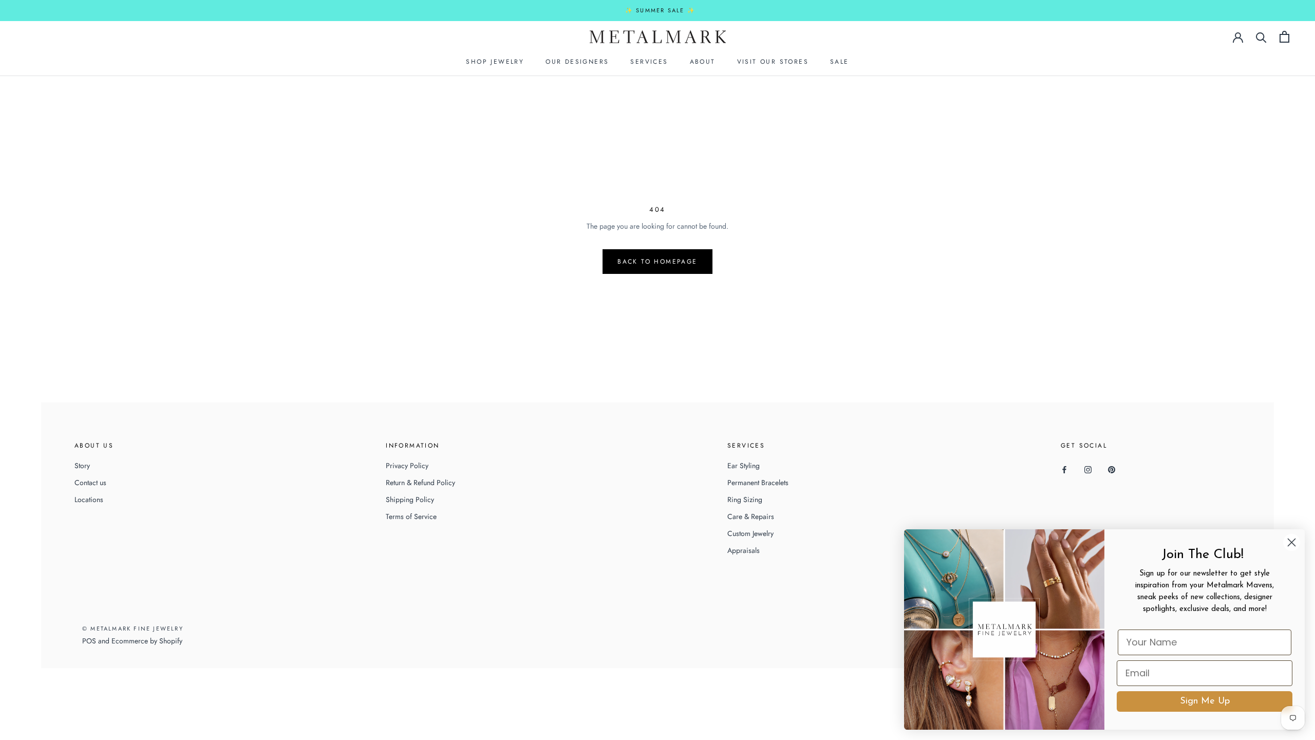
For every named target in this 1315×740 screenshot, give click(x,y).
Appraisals (743, 550)
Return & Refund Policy (420, 482)
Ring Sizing (744, 499)
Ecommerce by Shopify (146, 641)
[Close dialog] (1292, 542)
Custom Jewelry (750, 533)
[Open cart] (1284, 37)
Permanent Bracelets (757, 482)
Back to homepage (657, 261)
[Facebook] (1064, 469)
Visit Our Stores (773, 61)
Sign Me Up (1205, 701)
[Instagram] (1088, 469)
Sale (839, 61)
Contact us (90, 482)
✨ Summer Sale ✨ (660, 10)
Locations (88, 499)
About (703, 61)
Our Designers (577, 61)
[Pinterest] (1111, 469)
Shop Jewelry (495, 61)
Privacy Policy (407, 465)
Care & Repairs (750, 516)
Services (649, 61)
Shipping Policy (410, 499)
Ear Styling (743, 465)
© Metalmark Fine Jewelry (132, 628)
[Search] (1261, 36)
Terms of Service (411, 516)
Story (82, 465)
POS (89, 641)
